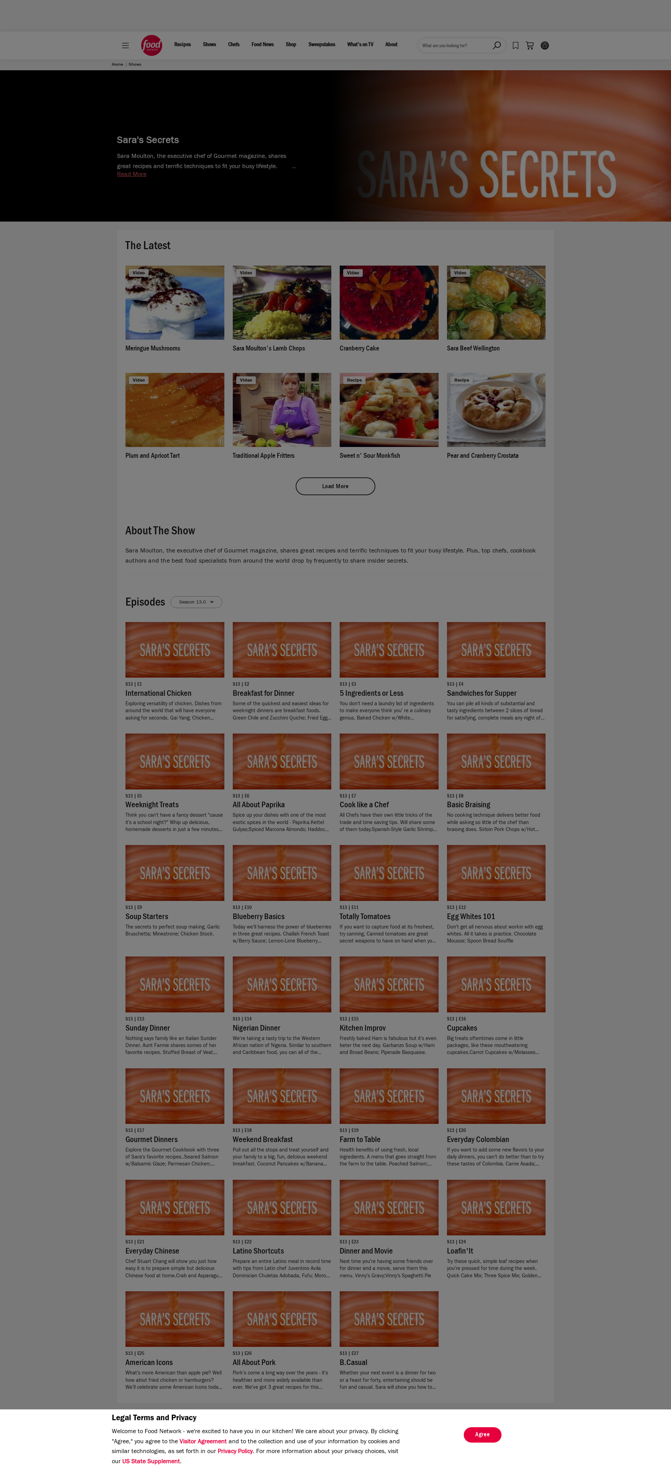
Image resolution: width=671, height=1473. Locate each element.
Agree (482, 1435)
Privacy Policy (235, 1452)
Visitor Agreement (203, 1442)
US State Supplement (151, 1462)
